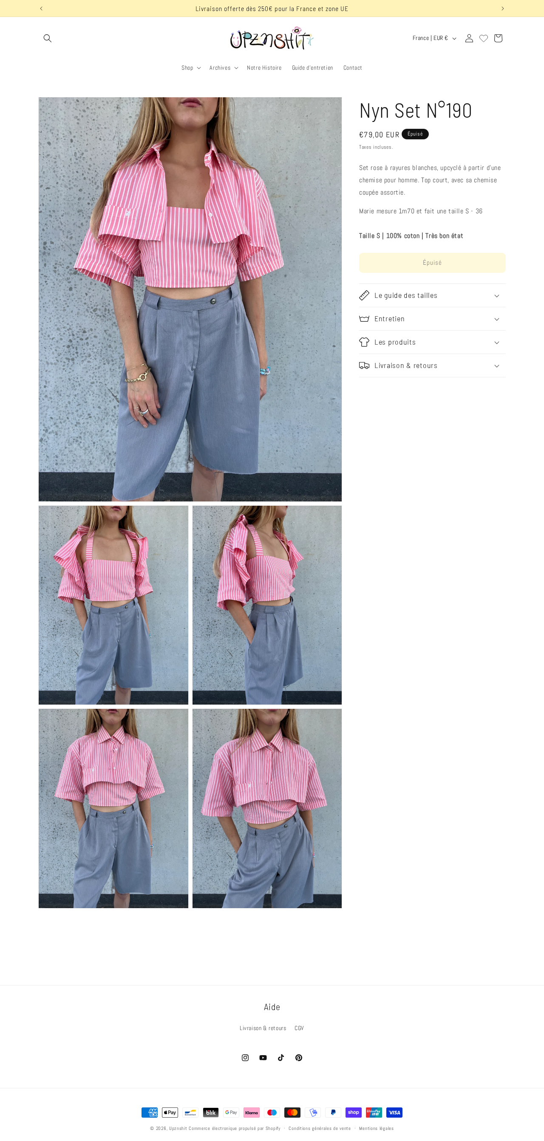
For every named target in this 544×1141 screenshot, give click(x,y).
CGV (299, 1028)
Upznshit (178, 1128)
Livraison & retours (263, 1028)
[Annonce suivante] (502, 8)
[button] (47, 38)
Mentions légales (376, 1128)
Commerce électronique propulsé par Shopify (234, 1128)
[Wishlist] (484, 38)
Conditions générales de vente (320, 1128)
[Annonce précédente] (41, 8)
